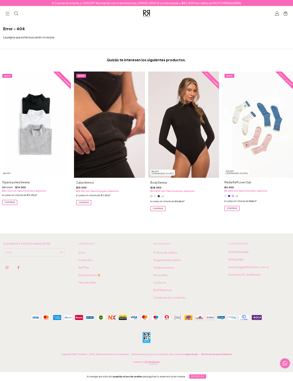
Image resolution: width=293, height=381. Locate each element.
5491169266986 (238, 252)
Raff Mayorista (162, 290)
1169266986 (235, 259)
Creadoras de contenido (169, 297)
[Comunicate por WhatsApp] (285, 363)
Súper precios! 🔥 (89, 275)
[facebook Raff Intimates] (18, 267)
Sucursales (160, 275)
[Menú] (7, 14)
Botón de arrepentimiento (217, 354)
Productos (85, 260)
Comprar (10, 202)
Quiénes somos (163, 267)
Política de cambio (165, 252)
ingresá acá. (191, 354)
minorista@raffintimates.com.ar (248, 267)
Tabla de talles (87, 282)
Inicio (81, 252)
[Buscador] (16, 14)
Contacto (159, 282)
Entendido (197, 376)
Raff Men (83, 267)
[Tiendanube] (146, 363)
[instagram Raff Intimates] (7, 267)
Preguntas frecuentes (167, 260)
